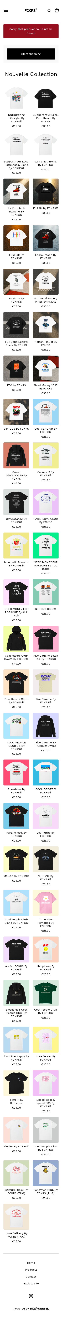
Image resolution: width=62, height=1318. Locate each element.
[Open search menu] (49, 10)
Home (31, 1262)
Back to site (31, 1283)
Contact (31, 1276)
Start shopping (31, 54)
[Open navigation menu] (6, 10)
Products (31, 1269)
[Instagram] (31, 1296)
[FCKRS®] (30, 10)
